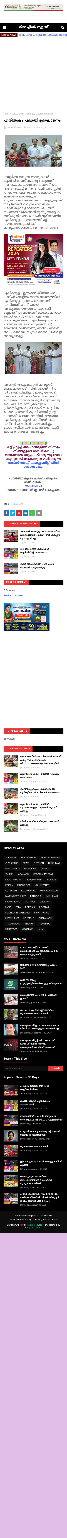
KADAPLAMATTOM (43, 874)
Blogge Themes (33, 1228)
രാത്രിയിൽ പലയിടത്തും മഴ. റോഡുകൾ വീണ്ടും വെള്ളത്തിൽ (41, 1118)
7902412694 (33, 486)
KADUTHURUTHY (14, 880)
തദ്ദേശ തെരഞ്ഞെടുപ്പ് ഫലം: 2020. (38, 967)
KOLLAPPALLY (42, 885)
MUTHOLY (30, 902)
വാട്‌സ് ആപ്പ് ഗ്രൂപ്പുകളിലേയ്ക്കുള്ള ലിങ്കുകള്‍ (41, 982)
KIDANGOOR (23, 885)
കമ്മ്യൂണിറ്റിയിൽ (45, 463)
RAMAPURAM (12, 918)
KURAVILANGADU (49, 891)
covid (41, 929)
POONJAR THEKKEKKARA (17, 913)
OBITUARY (45, 902)
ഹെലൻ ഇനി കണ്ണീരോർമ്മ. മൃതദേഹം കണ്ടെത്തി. (37, 1012)
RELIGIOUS (28, 918)
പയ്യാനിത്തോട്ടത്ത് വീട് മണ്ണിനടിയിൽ (34, 1088)
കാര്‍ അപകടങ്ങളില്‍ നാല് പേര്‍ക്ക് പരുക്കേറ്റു (37, 566)
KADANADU (23, 874)
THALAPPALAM (12, 924)
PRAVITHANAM (41, 913)
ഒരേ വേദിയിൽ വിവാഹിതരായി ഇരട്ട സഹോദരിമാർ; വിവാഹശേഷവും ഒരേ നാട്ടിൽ (40, 760)
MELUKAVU (52, 896)
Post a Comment (14, 595)
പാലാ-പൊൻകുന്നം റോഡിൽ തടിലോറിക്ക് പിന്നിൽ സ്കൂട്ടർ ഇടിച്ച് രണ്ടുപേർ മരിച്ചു (39, 1198)
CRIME (26, 863)
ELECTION (39, 863)
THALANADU (45, 918)
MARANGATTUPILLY (15, 896)
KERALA (9, 885)
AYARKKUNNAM (28, 858)
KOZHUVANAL (28, 891)
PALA (18, 907)
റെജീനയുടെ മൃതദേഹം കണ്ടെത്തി (35, 1103)
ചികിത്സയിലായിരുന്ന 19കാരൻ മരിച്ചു (39, 823)
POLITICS (30, 907)
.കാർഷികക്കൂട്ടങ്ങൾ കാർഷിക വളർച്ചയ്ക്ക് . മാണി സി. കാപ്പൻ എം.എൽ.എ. (40, 535)
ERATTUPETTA (12, 869)
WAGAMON (28, 929)
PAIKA (8, 907)
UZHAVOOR (11, 929)
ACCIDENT (10, 858)
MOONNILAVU (12, 902)
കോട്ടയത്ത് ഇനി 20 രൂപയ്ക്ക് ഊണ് (38, 997)
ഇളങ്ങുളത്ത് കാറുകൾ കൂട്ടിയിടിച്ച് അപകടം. (34, 551)
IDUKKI (9, 874)
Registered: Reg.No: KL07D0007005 (33, 1216)
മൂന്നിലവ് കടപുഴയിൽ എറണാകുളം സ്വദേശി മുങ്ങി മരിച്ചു (38, 808)
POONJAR (44, 907)
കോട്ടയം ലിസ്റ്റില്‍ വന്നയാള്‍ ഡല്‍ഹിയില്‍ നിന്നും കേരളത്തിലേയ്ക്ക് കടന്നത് (37, 1044)
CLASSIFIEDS (11, 863)
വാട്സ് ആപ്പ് (18, 463)
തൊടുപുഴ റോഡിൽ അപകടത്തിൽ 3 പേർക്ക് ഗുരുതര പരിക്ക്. (36, 1180)
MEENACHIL (36, 896)
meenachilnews (14, 127)
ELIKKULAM (17, 114)
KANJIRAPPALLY (35, 880)
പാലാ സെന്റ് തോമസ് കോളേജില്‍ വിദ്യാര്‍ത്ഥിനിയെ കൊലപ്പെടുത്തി (39, 951)
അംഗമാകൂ (33, 467)
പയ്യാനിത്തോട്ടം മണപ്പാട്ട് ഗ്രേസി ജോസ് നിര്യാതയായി (40, 1133)
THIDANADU (44, 924)
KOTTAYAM (11, 891)
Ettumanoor (30, 869)
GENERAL (45, 869)
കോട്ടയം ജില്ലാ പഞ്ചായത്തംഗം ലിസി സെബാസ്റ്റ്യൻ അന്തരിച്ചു (39, 1027)
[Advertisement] (33, 72)
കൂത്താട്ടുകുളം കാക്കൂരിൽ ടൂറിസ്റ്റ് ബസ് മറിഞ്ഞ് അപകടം (39, 791)
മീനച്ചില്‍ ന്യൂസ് (33, 27)
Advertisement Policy (20, 1220)
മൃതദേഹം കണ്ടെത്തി (34, 1146)
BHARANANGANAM (50, 858)
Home (7, 114)
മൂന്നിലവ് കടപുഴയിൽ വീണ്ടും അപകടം (39, 776)
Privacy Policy (42, 1220)
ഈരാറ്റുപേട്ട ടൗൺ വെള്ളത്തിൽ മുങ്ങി (41, 1163)
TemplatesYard (35, 1225)
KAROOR (51, 880)
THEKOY (29, 924)
